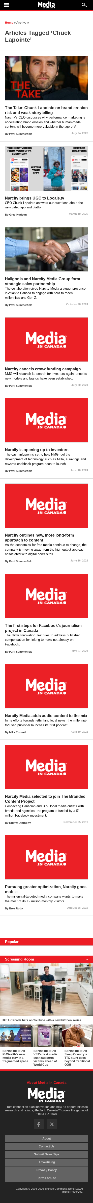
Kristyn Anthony (20, 822)
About (46, 1138)
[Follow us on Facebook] (39, 1128)
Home (9, 22)
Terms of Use (46, 1178)
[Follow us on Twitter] (52, 1128)
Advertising (46, 1162)
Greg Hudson (18, 214)
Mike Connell (17, 732)
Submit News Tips (46, 1154)
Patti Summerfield (20, 133)
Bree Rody (16, 908)
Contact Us (47, 1146)
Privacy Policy (46, 1170)
